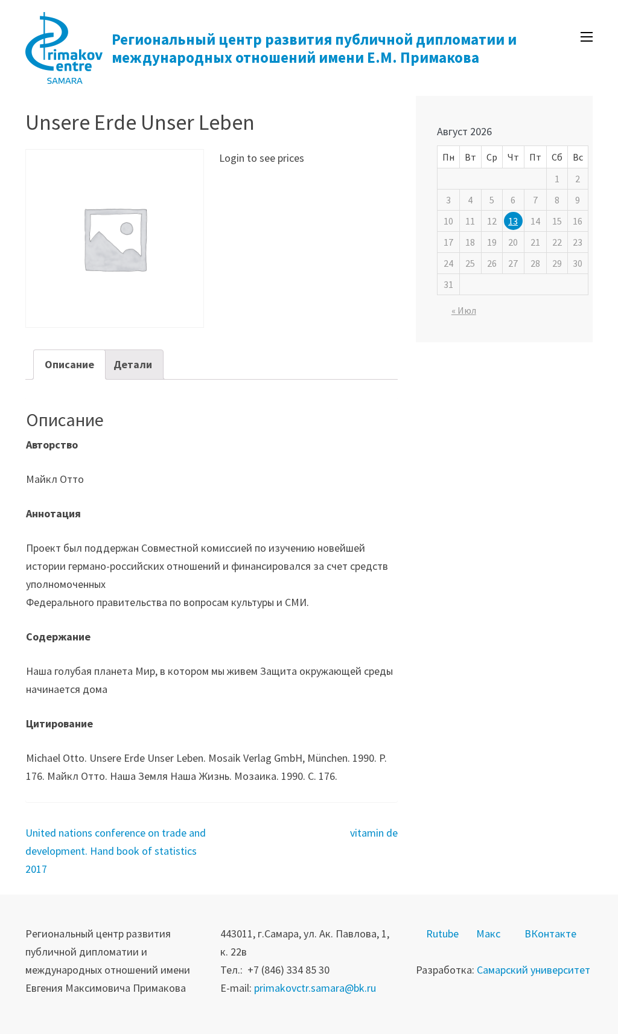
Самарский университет (533, 970)
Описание (69, 364)
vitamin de (374, 833)
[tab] (69, 364)
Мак (485, 933)
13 (513, 221)
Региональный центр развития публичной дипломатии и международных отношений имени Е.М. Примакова (314, 48)
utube (446, 933)
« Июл (463, 310)
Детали (132, 364)
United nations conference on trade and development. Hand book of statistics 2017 (115, 851)
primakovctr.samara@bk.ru (315, 988)
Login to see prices (261, 158)
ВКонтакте (550, 933)
